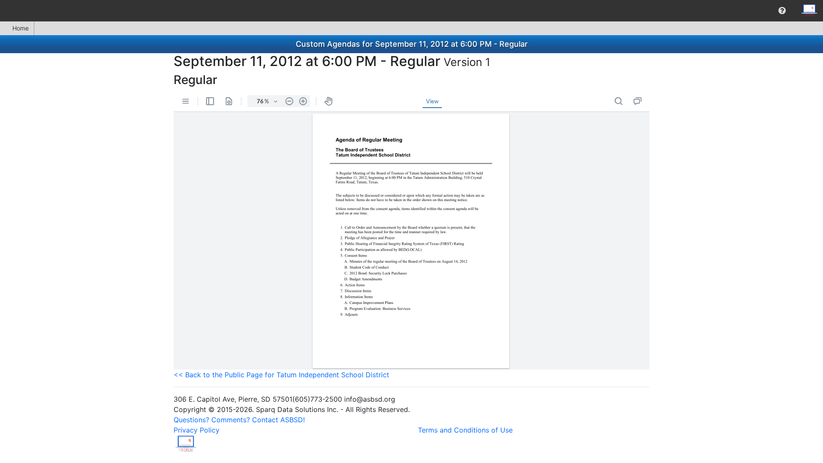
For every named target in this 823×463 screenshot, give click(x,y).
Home (20, 28)
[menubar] (411, 10)
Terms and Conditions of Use (465, 430)
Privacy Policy (196, 430)
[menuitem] (782, 10)
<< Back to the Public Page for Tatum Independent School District (281, 374)
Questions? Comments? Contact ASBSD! (239, 419)
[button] (782, 10)
